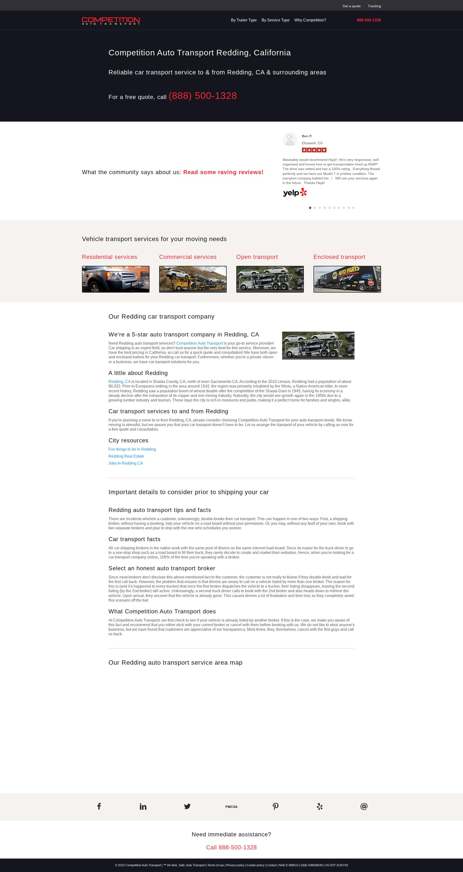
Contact (271, 865)
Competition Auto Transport (200, 343)
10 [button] (353, 208)
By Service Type (276, 20)
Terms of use (215, 865)
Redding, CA (119, 382)
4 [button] (324, 208)
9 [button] (348, 208)
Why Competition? (310, 20)
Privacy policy (235, 865)
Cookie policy (255, 865)
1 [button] (310, 208)
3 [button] (320, 208)
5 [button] (329, 208)
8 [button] (344, 208)
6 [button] (334, 208)
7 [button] (339, 208)
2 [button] (315, 208)
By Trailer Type (244, 20)
